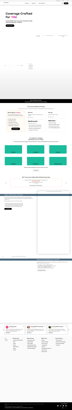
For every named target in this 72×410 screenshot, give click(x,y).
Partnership (58, 345)
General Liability (30, 341)
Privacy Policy (30, 407)
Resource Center (44, 351)
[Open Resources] (36, 3)
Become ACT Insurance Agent (61, 341)
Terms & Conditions (24, 407)
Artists (14, 341)
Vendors (14, 348)
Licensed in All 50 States (16, 407)
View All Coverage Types (31, 348)
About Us (43, 340)
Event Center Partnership (60, 343)
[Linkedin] (63, 406)
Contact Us (43, 346)
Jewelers (14, 345)
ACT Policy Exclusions (8, 407)
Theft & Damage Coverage (31, 345)
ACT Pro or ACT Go (45, 343)
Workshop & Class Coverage (31, 346)
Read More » (8, 332)
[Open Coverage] (29, 3)
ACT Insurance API (59, 340)
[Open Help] (64, 0)
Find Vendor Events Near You (46, 348)
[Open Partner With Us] (45, 3)
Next (68, 329)
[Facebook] (58, 406)
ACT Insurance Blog (45, 341)
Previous (3, 329)
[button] (62, 3)
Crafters (14, 343)
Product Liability (30, 343)
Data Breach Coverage (31, 340)
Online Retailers (15, 346)
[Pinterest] (66, 406)
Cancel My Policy (44, 345)
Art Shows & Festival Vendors (18, 340)
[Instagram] (60, 406)
